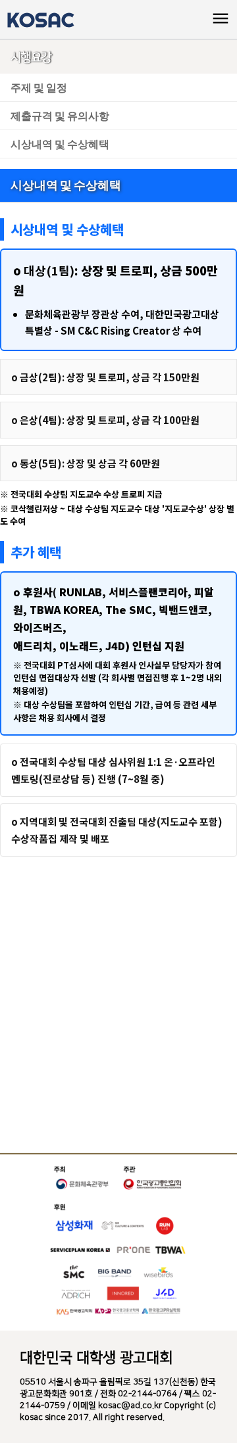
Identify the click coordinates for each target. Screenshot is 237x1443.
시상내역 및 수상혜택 (60, 143)
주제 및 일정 (39, 87)
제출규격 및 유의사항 (60, 115)
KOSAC (40, 20)
